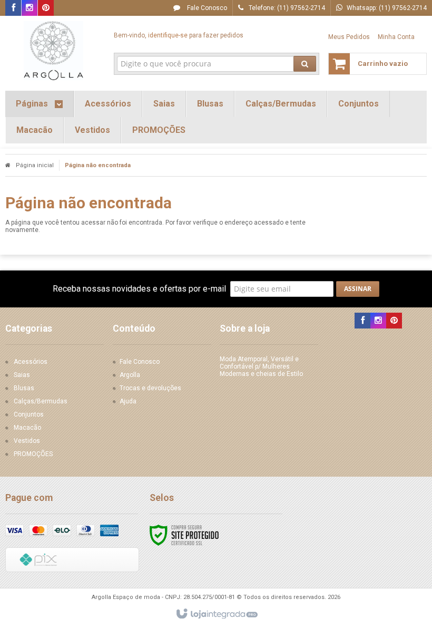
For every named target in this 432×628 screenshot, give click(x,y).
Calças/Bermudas (40, 401)
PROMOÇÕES (33, 454)
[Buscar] (304, 64)
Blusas (24, 388)
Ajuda (128, 401)
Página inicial (35, 165)
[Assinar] (357, 289)
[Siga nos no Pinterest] (46, 8)
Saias (22, 375)
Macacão (27, 427)
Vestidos (27, 441)
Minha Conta (396, 37)
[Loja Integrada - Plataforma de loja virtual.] (216, 614)
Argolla (130, 375)
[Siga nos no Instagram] (29, 8)
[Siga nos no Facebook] (13, 8)
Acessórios (30, 361)
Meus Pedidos (349, 37)
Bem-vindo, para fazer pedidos (178, 35)
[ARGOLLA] (53, 50)
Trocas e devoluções (150, 388)
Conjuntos (29, 414)
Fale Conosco (206, 8)
